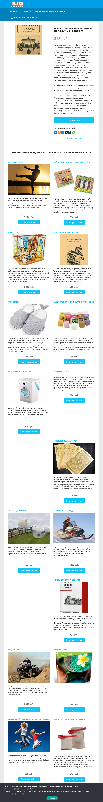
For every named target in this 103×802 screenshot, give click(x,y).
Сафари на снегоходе (63, 510)
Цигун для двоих (16, 162)
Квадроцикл (13, 650)
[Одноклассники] (59, 132)
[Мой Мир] (62, 132)
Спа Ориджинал (60, 650)
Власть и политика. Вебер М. (66, 580)
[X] (66, 132)
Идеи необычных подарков (24, 17)
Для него (14, 11)
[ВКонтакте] (55, 132)
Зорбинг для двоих (17, 510)
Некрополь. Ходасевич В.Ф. (66, 232)
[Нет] (100, 792)
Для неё (27, 11)
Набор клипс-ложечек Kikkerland (69, 719)
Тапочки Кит (13, 302)
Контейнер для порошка (19, 371)
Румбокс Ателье (15, 232)
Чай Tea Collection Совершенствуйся (71, 162)
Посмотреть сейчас (29, 222)
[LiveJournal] (69, 132)
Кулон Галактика (61, 371)
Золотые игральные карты (66, 441)
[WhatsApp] (73, 132)
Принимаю (52, 798)
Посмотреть (74, 120)
